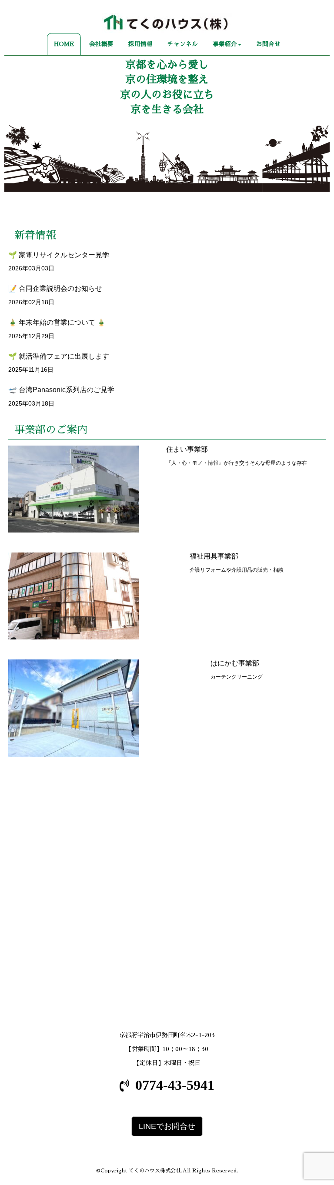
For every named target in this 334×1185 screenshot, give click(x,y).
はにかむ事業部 (234, 663)
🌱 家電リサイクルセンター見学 (58, 255)
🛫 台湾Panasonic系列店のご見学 (61, 389)
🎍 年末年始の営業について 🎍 (57, 322)
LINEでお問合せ (167, 1126)
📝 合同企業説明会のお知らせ (55, 288)
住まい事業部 (187, 449)
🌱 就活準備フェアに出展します (58, 356)
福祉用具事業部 (214, 556)
